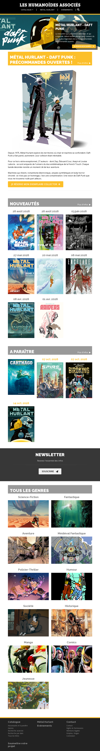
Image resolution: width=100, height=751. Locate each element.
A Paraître (49, 351)
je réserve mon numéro (82, 46)
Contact (69, 725)
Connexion (70, 736)
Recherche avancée (15, 731)
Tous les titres (13, 736)
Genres (11, 728)
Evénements (67, 10)
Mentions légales (73, 731)
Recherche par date (15, 733)
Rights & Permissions (74, 728)
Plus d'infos (83, 63)
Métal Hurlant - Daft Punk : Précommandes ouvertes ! (49, 60)
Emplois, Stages (72, 733)
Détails (26, 513)
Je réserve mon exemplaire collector (34, 184)
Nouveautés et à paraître (18, 725)
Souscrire (48, 471)
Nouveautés (49, 203)
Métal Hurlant (47, 10)
